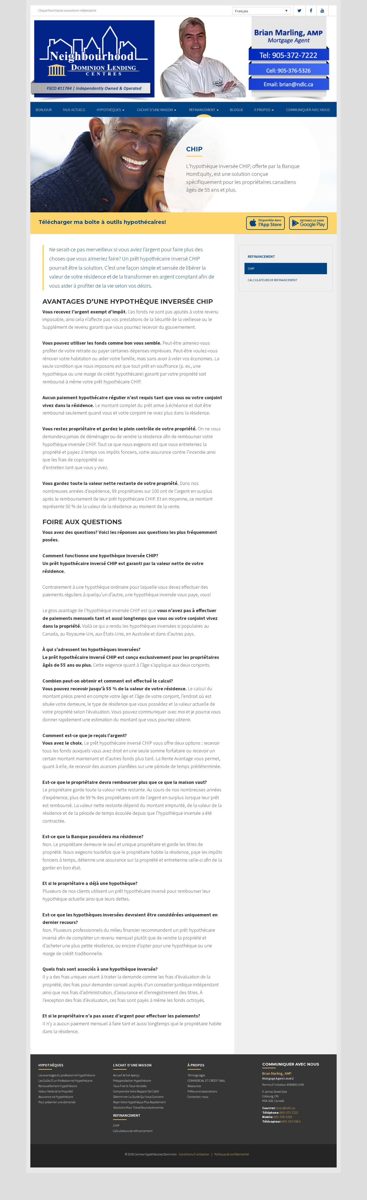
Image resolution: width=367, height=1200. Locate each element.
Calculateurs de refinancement (272, 280)
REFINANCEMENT (202, 109)
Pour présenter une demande (56, 1102)
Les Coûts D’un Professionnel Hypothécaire (65, 1080)
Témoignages (196, 1075)
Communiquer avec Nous (308, 109)
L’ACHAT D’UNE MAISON (155, 109)
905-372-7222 (289, 1112)
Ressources (194, 1086)
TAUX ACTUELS (74, 109)
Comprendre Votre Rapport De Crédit (136, 1091)
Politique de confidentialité (231, 1154)
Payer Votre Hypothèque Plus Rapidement (139, 1102)
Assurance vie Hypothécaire (55, 1097)
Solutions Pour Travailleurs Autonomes (138, 1107)
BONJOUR (44, 109)
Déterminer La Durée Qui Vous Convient (138, 1097)
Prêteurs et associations (202, 1091)
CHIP (251, 268)
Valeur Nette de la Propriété (55, 1091)
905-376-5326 (283, 1117)
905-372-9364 (291, 1121)
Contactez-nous (198, 1097)
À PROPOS (262, 109)
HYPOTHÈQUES (109, 109)
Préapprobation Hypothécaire (132, 1080)
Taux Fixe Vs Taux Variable (129, 1086)
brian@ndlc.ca (285, 1108)
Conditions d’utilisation (194, 1154)
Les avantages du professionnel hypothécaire (66, 1075)
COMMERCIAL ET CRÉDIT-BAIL (206, 1080)
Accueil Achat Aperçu (126, 1075)
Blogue (236, 109)
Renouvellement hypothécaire (57, 1086)
